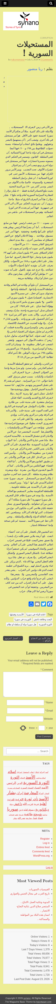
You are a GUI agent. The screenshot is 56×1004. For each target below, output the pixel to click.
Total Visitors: (34, 958)
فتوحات (11, 815)
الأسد (30, 776)
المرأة (41, 793)
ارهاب (32, 772)
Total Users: (36, 975)
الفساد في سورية (14, 788)
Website (48, 718)
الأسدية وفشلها (17, 614)
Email (49, 710)
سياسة (44, 815)
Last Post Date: (23, 979)
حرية (36, 804)
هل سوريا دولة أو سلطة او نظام (21, 624)
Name (49, 702)
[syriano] (21, 19)
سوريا (12, 808)
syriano (27, 998)
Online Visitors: (39, 936)
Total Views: (35, 953)
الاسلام (22, 778)
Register (45, 838)
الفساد (37, 787)
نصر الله (21, 818)
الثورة (14, 777)
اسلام (12, 772)
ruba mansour (18, 59)
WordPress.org (41, 855)
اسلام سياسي (41, 778)
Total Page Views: (38, 962)
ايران (19, 793)
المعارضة (31, 793)
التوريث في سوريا (23, 619)
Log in (46, 843)
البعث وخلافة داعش (43, 619)
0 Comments (47, 59)
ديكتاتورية (42, 809)
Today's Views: (39, 941)
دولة (11, 804)
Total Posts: (36, 966)
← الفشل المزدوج (13, 638)
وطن (15, 818)
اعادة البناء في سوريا (35, 614)
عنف (16, 815)
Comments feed (41, 851)
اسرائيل (19, 772)
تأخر (35, 799)
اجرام (42, 772)
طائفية (28, 814)
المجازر (46, 793)
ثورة (28, 799)
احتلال (37, 772)
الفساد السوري (27, 788)
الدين (20, 783)
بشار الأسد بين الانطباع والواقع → (41, 639)
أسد (46, 772)
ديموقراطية (29, 809)
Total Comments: (33, 970)
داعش (18, 803)
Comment (47, 669)
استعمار (26, 772)
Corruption (46, 38)
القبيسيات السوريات (39, 889)
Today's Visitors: (39, 945)
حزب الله (28, 803)
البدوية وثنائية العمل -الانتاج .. (35, 902)
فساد (40, 817)
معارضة (29, 818)
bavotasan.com (43, 1002)
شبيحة (37, 814)
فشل (34, 818)
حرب (19, 798)
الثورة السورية (45, 624)
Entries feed (43, 847)
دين (21, 809)
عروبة (21, 815)
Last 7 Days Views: (32, 949)
